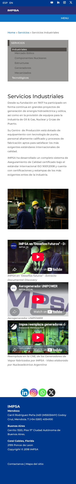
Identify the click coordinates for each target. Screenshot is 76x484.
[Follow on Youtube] (51, 2)
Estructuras (22, 63)
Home (11, 32)
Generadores (23, 67)
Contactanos (16, 464)
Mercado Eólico (24, 53)
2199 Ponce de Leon (20, 445)
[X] (51, 392)
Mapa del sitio (34, 464)
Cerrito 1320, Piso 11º (20, 430)
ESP (5, 2)
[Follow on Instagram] (64, 2)
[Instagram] (34, 392)
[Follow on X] (70, 2)
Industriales (19, 49)
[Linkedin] (25, 392)
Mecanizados (23, 72)
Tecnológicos (20, 77)
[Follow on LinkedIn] (58, 2)
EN (11, 2)
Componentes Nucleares (30, 58)
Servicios (23, 32)
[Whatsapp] (42, 392)
